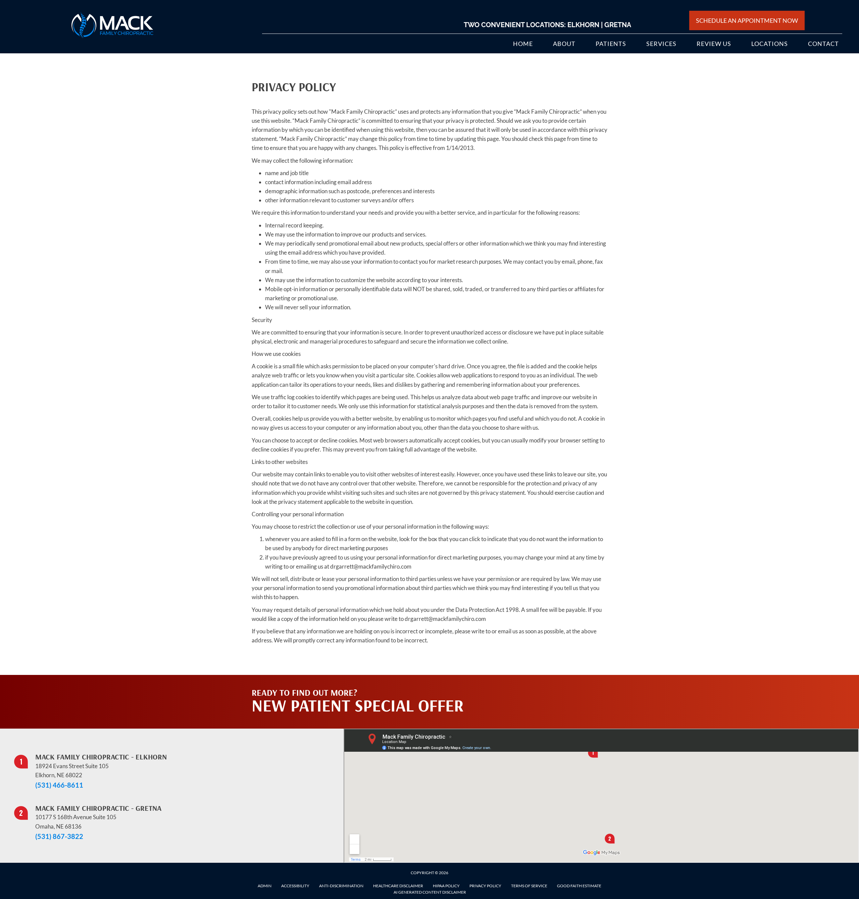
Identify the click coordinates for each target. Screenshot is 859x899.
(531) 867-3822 (59, 836)
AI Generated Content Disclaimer (430, 892)
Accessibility (295, 885)
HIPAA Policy (446, 885)
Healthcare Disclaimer (398, 885)
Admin (264, 885)
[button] (543, 688)
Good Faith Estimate (579, 885)
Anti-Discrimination (341, 885)
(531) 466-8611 (59, 785)
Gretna (617, 25)
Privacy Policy (485, 885)
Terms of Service (529, 885)
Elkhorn (583, 25)
